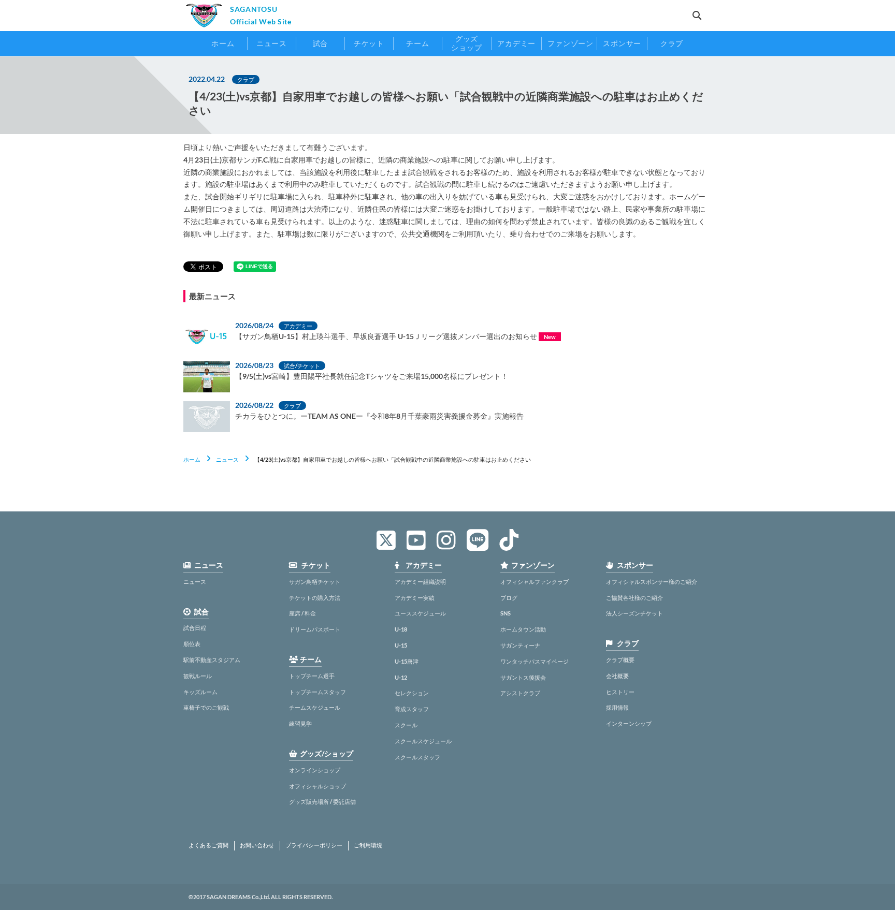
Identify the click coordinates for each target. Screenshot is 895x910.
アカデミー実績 (415, 597)
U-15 (401, 645)
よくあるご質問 (208, 845)
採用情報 (617, 707)
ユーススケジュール (420, 613)
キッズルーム (200, 691)
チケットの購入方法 (314, 597)
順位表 (191, 643)
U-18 (401, 629)
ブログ (508, 597)
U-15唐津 (406, 661)
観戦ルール (197, 675)
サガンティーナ (520, 645)
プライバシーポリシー (313, 845)
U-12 (401, 677)
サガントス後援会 (523, 677)
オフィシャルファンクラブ (534, 581)
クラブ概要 (620, 659)
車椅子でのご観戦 (206, 707)
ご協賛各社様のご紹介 (634, 597)
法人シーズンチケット (634, 613)
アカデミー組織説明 (420, 581)
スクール (406, 725)
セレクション (412, 692)
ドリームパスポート (314, 629)
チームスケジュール (314, 707)
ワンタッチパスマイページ (534, 661)
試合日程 (194, 627)
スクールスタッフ (417, 757)
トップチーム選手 (312, 675)
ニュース (227, 459)
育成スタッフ (412, 709)
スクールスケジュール (423, 741)
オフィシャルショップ (317, 786)
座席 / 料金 (302, 613)
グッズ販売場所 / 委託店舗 (322, 801)
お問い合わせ (257, 845)
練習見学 (300, 723)
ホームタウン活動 (523, 629)
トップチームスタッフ (317, 691)
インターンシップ (629, 723)
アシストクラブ (520, 692)
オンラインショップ (314, 770)
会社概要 (617, 675)
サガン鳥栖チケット (314, 581)
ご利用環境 (368, 845)
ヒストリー (620, 691)
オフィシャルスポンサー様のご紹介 (651, 581)
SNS (505, 613)
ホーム (191, 459)
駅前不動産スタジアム (211, 659)
